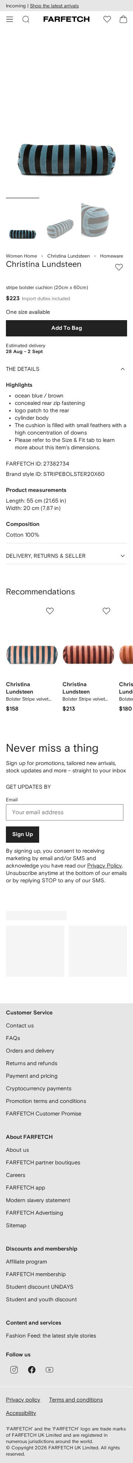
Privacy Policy (104, 865)
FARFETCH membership (36, 1274)
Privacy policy (23, 1399)
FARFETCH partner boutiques (43, 1162)
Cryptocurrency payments (38, 1088)
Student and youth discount (41, 1299)
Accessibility (21, 1413)
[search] (26, 19)
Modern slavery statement (38, 1200)
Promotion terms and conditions (46, 1101)
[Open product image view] (66, 114)
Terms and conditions (76, 1399)
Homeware (111, 256)
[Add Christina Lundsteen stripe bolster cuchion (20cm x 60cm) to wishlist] (119, 267)
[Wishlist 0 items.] (107, 19)
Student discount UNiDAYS (40, 1286)
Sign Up (22, 834)
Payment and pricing (32, 1075)
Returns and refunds (31, 1063)
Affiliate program (26, 1261)
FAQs (13, 1038)
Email (12, 799)
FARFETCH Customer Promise (43, 1113)
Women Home (21, 256)
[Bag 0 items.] (123, 19)
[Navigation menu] (9, 19)
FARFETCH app (25, 1187)
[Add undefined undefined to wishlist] (50, 611)
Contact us (20, 1025)
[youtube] (49, 1370)
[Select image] (22, 221)
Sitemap (16, 1225)
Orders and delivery (30, 1050)
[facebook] (32, 1370)
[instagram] (14, 1370)
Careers (15, 1175)
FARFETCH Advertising (34, 1212)
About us (17, 1149)
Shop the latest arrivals (54, 5)
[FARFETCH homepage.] (66, 19)
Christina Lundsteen (68, 256)
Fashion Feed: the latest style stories (51, 1335)
